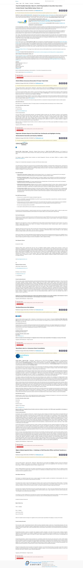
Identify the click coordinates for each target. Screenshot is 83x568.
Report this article (20, 77)
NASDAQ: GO (47, 16)
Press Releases (37, 3)
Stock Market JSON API (46, 561)
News (20, 3)
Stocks (17, 3)
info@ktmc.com (18, 68)
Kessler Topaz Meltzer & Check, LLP (21, 55)
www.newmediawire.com (29, 72)
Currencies (31, 3)
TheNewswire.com (39, 10)
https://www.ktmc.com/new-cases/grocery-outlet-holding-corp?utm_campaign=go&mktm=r (46, 21)
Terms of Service (54, 566)
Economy (26, 3)
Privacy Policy (47, 566)
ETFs (23, 3)
